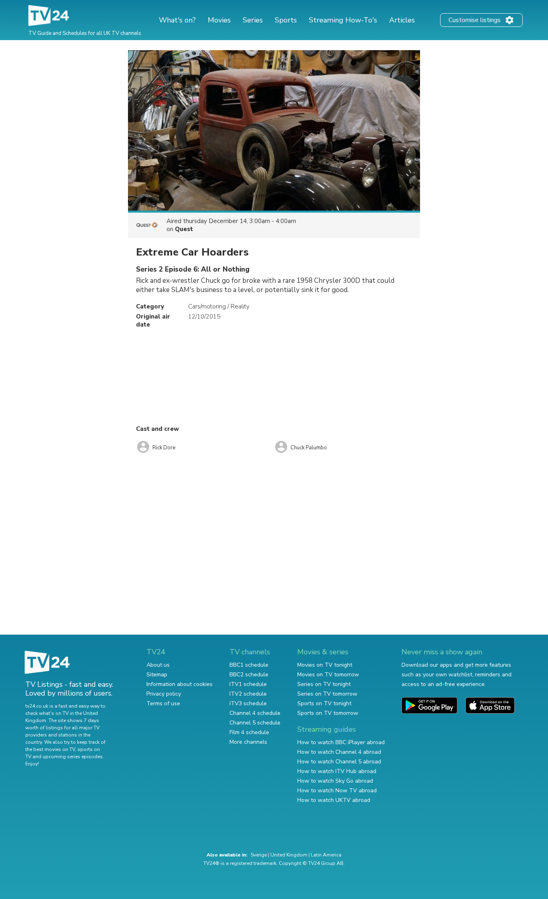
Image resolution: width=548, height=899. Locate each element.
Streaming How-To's (343, 20)
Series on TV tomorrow (327, 694)
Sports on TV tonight (324, 703)
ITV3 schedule (248, 703)
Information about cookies (179, 684)
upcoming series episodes (73, 756)
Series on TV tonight (324, 684)
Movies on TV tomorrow (328, 674)
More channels (248, 742)
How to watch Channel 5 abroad (339, 761)
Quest (184, 229)
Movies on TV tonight (324, 665)
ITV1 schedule (248, 684)
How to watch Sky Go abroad (335, 781)
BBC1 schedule (248, 665)
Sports (286, 20)
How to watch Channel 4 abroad (339, 752)
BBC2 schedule (248, 674)
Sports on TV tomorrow (327, 713)
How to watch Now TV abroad (337, 790)
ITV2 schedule (248, 694)
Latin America (326, 855)
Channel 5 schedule (254, 723)
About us (158, 665)
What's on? (177, 20)
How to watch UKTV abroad (333, 800)
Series (253, 20)
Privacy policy (163, 694)
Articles (402, 20)
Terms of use (163, 703)
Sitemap (156, 674)
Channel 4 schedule (254, 713)
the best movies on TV (50, 749)
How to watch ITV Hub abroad (336, 771)
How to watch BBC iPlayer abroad (341, 742)
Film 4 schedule (249, 732)
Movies (219, 20)
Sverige (259, 855)
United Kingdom (288, 855)
